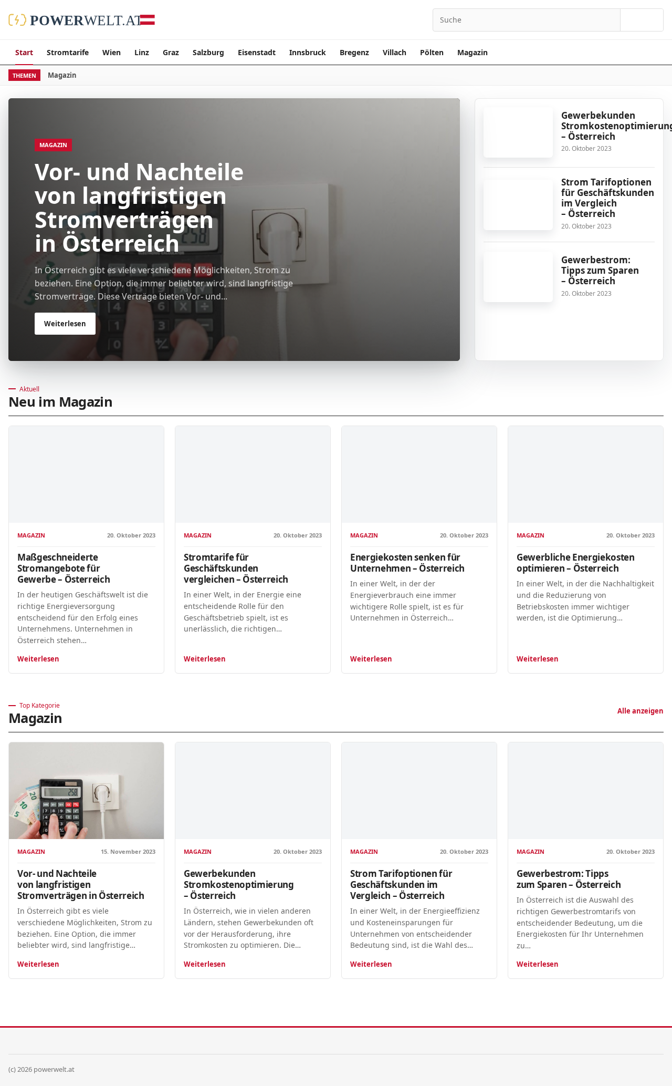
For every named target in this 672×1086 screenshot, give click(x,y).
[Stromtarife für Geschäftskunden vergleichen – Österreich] (252, 474)
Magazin (472, 52)
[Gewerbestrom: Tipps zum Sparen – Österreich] (518, 277)
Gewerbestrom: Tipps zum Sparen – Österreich (600, 270)
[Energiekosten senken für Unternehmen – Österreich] (419, 474)
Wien (111, 52)
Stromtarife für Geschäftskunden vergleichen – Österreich (236, 568)
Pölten (432, 52)
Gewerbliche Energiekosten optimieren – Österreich (576, 562)
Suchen (642, 20)
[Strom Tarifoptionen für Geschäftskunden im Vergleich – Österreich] (518, 205)
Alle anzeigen (640, 711)
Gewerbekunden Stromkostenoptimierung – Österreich (239, 884)
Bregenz (354, 52)
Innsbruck (307, 52)
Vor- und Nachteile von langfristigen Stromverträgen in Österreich (80, 884)
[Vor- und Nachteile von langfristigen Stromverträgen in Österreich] (86, 790)
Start (24, 52)
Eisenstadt (257, 52)
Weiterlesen (38, 659)
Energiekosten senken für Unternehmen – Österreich (407, 562)
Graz (171, 52)
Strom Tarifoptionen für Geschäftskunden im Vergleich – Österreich (607, 198)
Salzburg (208, 52)
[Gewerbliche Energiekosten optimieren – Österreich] (585, 474)
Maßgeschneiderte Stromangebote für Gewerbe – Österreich (63, 568)
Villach (394, 52)
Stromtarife (68, 52)
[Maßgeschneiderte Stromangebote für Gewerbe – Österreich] (86, 474)
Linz (141, 52)
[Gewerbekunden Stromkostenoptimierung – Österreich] (518, 132)
